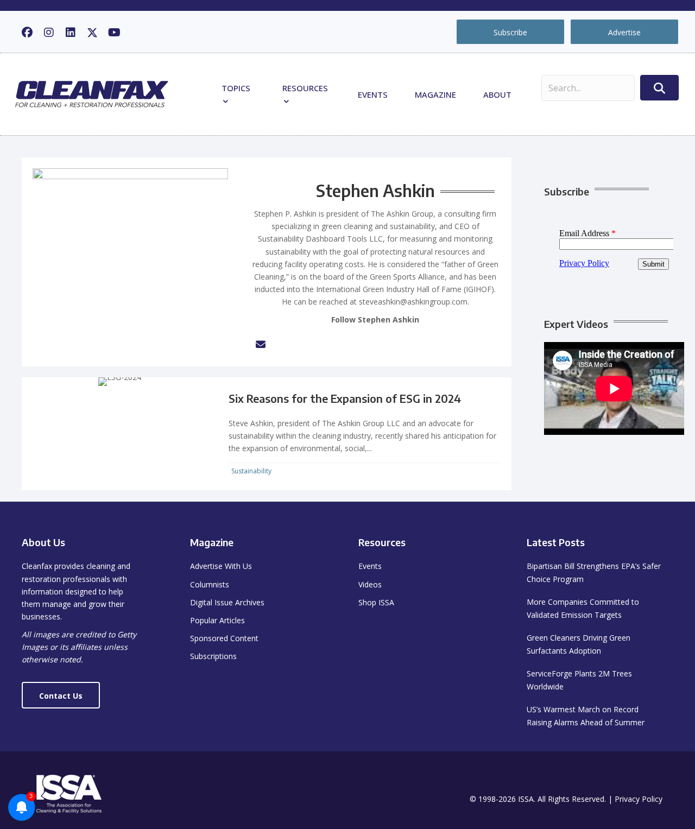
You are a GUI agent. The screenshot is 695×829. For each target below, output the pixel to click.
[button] (27, 32)
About (497, 94)
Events (373, 94)
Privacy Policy (638, 799)
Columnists (209, 584)
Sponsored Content (224, 638)
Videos (370, 584)
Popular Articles (217, 620)
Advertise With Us (221, 566)
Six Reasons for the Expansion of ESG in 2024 (345, 398)
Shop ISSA (376, 602)
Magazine (435, 94)
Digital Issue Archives (227, 602)
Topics (236, 88)
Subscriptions (213, 656)
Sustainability (251, 471)
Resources (305, 88)
